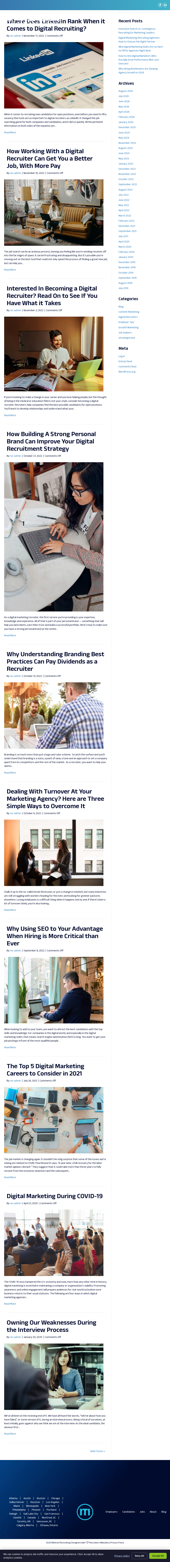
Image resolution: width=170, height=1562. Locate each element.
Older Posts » (97, 1451)
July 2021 (123, 236)
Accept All (158, 1555)
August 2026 (126, 91)
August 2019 (125, 283)
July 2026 (124, 96)
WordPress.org (127, 372)
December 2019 (127, 262)
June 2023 (124, 153)
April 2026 (124, 112)
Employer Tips (126, 322)
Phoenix (36, 1510)
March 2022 (125, 216)
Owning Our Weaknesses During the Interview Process (51, 1326)
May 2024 (124, 138)
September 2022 (128, 185)
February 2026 (127, 117)
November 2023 (127, 143)
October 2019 (126, 273)
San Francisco (52, 1514)
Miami (17, 1506)
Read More (10, 133)
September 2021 (127, 231)
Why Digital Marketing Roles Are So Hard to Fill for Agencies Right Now (141, 49)
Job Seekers (125, 333)
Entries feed (125, 362)
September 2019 (128, 278)
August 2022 (126, 190)
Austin (27, 1498)
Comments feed (127, 367)
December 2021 (127, 226)
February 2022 (126, 221)
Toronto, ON (23, 1522)
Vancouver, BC (44, 1522)
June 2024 (124, 133)
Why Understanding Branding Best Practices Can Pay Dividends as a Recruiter (55, 662)
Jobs (142, 1512)
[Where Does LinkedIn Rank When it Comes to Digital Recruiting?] (53, 75)
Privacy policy (122, 1555)
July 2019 (123, 288)
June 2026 (124, 101)
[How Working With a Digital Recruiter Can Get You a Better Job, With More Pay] (53, 212)
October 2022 (126, 179)
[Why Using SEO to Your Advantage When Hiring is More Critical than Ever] (53, 990)
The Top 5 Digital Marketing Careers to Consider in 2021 (45, 1070)
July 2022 (124, 195)
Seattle (17, 1518)
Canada (32, 1518)
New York (50, 1506)
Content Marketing (129, 312)
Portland (51, 1510)
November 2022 (127, 174)
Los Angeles (52, 1502)
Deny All (139, 1555)
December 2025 (127, 127)
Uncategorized (127, 338)
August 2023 (126, 148)
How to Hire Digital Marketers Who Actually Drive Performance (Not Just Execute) (139, 60)
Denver (20, 1502)
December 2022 (127, 169)
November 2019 (127, 268)
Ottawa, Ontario (49, 1525)
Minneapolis (32, 1506)
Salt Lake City (30, 1514)
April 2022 (124, 210)
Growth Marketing (129, 328)
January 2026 (126, 122)
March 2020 (125, 247)
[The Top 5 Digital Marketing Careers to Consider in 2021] (53, 1120)
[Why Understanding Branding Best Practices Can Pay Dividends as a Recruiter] (53, 715)
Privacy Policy (117, 1543)
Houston (35, 1502)
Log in (122, 356)
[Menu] (160, 21)
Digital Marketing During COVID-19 (55, 1196)
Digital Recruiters (128, 317)
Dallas (12, 1502)
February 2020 (127, 252)
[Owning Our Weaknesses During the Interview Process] (53, 1377)
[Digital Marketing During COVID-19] (53, 1243)
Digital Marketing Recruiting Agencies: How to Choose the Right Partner (139, 40)
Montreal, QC (49, 1518)
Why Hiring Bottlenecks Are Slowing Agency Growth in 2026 (138, 71)
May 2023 (124, 159)
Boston (41, 1498)
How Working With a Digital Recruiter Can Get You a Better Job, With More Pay (50, 159)
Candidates (128, 1512)
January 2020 (126, 257)
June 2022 (124, 200)
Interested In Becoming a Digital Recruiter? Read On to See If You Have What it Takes (52, 296)
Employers (112, 1512)
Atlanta (13, 1498)
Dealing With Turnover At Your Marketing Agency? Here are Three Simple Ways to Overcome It (55, 799)
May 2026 (124, 107)
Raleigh (13, 1514)
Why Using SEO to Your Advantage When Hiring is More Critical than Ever (55, 936)
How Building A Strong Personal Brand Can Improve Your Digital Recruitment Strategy (51, 441)
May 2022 (124, 205)
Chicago (55, 1498)
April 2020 (124, 242)
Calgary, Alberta (25, 1525)
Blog (121, 307)
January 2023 (126, 164)
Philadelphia (19, 1510)
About (153, 1512)
